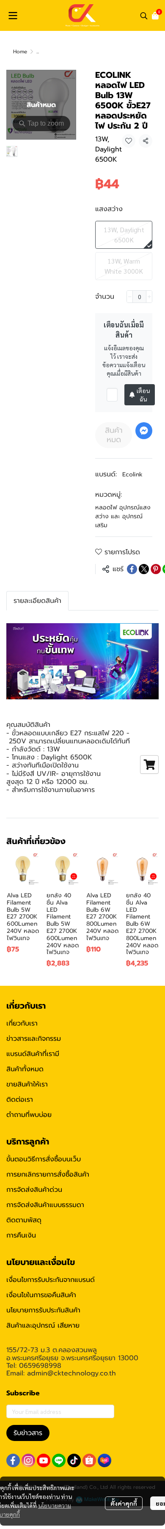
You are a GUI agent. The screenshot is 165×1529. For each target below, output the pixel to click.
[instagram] (28, 1460)
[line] (59, 1460)
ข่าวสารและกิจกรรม (33, 1039)
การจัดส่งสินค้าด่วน (34, 1190)
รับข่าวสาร (28, 1433)
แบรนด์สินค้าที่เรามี (32, 1054)
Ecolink (132, 474)
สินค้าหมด (114, 435)
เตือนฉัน (143, 395)
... (37, 51)
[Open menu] (12, 15)
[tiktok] (74, 1460)
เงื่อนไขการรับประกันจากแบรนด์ (50, 1280)
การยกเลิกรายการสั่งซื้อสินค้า (47, 1174)
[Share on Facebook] (132, 569)
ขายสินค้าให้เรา (27, 1084)
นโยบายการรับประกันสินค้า (43, 1310)
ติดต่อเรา (19, 1099)
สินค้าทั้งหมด (25, 1069)
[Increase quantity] (149, 296)
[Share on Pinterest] (156, 569)
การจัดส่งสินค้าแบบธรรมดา (45, 1205)
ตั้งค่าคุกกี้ (123, 1503)
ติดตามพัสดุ (23, 1220)
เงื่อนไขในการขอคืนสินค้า (41, 1295)
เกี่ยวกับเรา (22, 1023)
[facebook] (13, 1460)
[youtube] (43, 1460)
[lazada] (104, 1460)
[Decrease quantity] (129, 296)
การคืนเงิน (21, 1235)
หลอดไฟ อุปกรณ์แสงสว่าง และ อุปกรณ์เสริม (123, 516)
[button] (144, 16)
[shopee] (89, 1460)
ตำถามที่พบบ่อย (29, 1115)
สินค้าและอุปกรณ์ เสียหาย (43, 1325)
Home (20, 51)
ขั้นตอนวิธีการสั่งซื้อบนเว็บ (43, 1159)
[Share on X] (144, 569)
